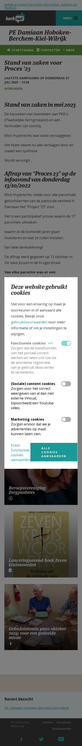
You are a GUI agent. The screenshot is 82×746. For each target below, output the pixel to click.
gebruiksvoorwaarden (29, 322)
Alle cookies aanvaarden (53, 452)
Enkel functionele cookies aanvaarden (20, 452)
